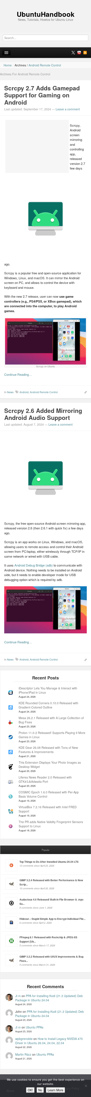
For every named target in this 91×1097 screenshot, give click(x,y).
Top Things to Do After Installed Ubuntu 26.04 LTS (49, 862)
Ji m (18, 996)
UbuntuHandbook (45, 14)
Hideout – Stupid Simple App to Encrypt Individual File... (52, 919)
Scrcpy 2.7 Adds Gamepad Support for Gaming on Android (42, 95)
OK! (30, 1090)
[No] (86, 1086)
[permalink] (84, 392)
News (10, 392)
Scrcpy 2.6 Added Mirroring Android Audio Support (43, 414)
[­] (45, 2)
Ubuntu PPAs (34, 1027)
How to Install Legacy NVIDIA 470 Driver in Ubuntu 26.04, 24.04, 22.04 (49, 1041)
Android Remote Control (44, 392)
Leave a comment (68, 109)
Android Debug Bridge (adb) (33, 565)
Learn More (55, 1090)
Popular (46, 850)
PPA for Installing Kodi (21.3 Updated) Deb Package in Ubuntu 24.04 (49, 998)
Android (24, 392)
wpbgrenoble (24, 1039)
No (40, 1090)
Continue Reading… (18, 374)
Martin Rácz (23, 1054)
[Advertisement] (37, 146)
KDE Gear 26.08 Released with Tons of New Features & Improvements (48, 749)
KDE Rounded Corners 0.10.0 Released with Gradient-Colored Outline (48, 705)
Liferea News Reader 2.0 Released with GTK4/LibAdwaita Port (45, 779)
